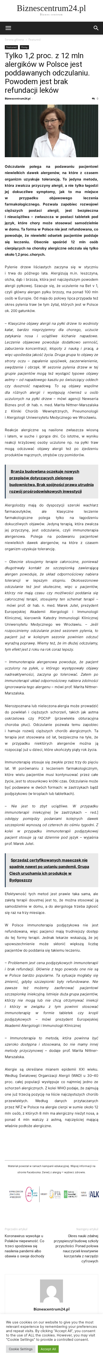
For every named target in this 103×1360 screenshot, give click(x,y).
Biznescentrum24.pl (17, 98)
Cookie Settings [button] (21, 1349)
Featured (34, 39)
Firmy (24, 47)
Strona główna (14, 39)
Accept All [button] (48, 1349)
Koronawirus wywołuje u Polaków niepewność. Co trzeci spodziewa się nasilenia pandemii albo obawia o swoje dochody (24, 1246)
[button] (8, 28)
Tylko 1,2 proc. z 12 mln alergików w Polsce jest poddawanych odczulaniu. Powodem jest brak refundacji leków (47, 73)
